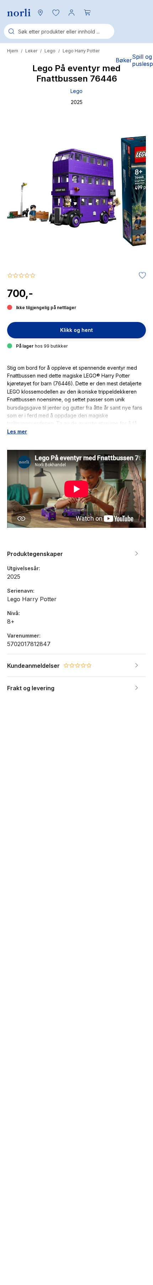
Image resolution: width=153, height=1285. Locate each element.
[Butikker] (40, 12)
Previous (22, 215)
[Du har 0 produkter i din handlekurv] (87, 12)
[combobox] (59, 31)
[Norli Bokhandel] (19, 12)
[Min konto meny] (71, 12)
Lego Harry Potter (81, 50)
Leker (31, 50)
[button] (56, 12)
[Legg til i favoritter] (140, 275)
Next (131, 215)
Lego (50, 50)
